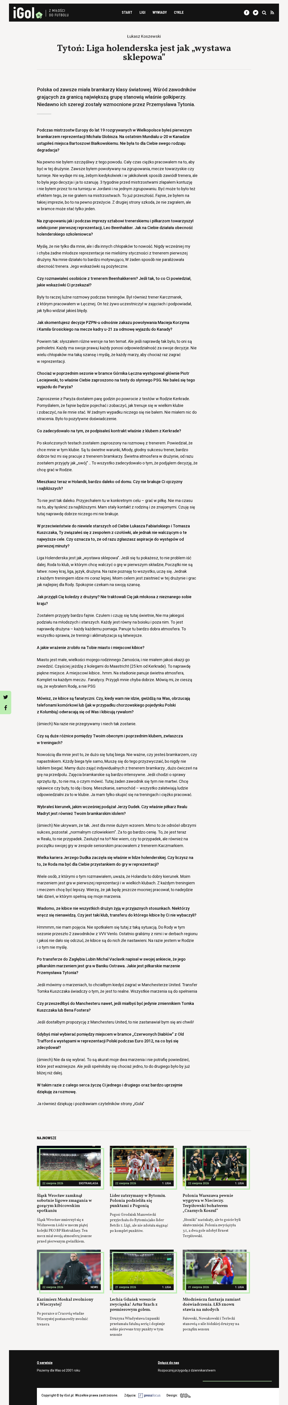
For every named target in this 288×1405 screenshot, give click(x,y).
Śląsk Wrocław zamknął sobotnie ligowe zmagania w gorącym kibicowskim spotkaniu (64, 1203)
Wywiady (160, 12)
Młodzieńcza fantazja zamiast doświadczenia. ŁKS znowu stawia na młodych (212, 1305)
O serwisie (44, 1363)
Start (127, 12)
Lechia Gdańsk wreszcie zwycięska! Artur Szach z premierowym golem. (134, 1305)
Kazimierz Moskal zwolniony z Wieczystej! (65, 1302)
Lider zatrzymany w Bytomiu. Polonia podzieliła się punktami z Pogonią (138, 1201)
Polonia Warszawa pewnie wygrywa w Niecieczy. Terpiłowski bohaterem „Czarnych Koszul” (208, 1203)
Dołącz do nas (168, 1363)
